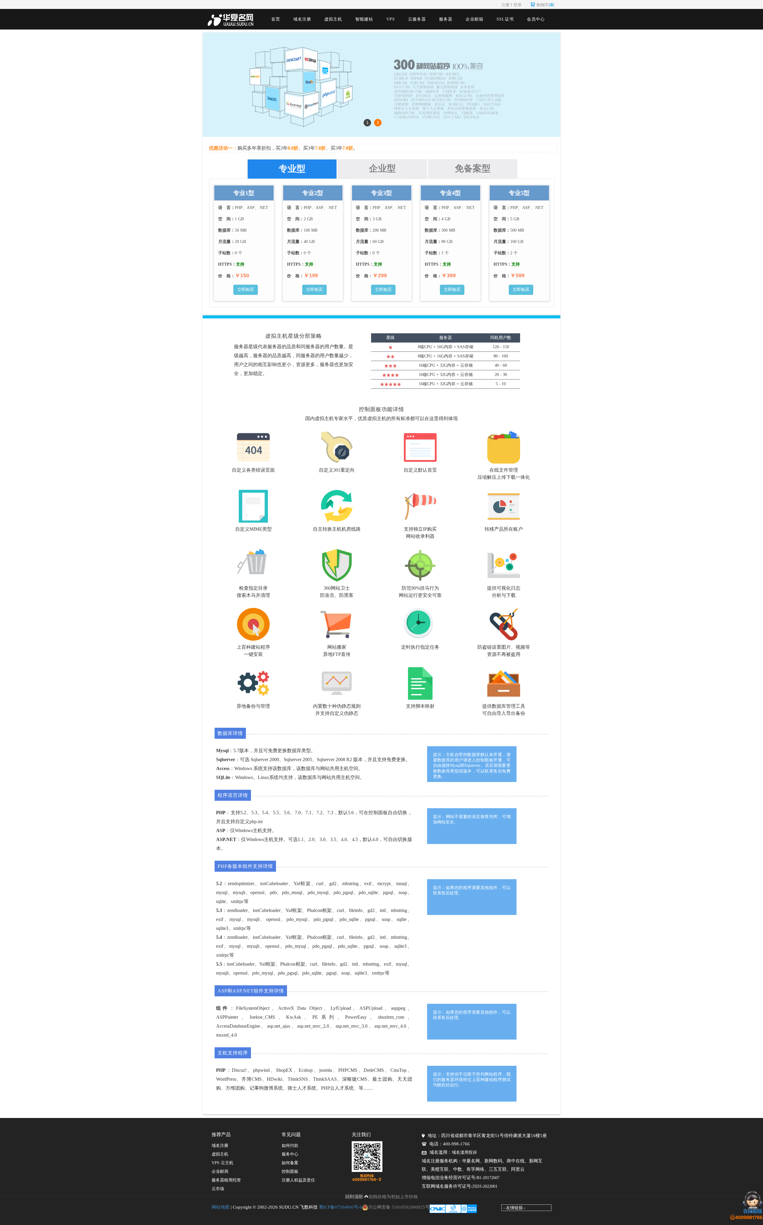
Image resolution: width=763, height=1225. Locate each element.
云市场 (218, 1189)
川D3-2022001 (484, 1186)
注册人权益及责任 (298, 1180)
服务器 (445, 19)
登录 (517, 4)
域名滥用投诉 (464, 1152)
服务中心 (290, 1154)
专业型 (292, 169)
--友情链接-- (514, 1207)
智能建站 (364, 19)
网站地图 (220, 1207)
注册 (505, 4)
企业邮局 (220, 1171)
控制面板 (290, 1171)
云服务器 (417, 19)
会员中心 (536, 19)
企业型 (382, 168)
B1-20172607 (488, 1178)
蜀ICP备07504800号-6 (340, 1207)
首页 (275, 19)
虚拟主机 (333, 19)
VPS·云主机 (222, 1163)
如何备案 (290, 1163)
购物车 (545, 4)
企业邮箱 (474, 19)
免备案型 (473, 168)
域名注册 (302, 19)
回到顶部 (354, 1196)
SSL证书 (505, 19)
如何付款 (290, 1145)
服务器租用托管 (226, 1180)
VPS (390, 19)
